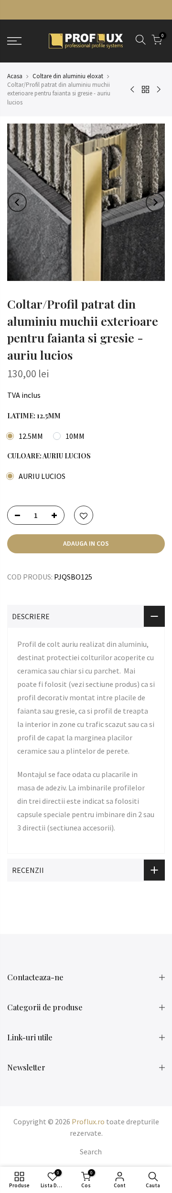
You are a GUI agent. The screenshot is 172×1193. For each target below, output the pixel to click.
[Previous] (17, 202)
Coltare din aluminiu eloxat (67, 76)
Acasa (14, 76)
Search (91, 1151)
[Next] (155, 202)
